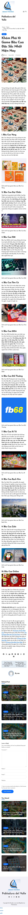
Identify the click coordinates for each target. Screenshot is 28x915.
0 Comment (18, 55)
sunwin (1, 910)
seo (18, 673)
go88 (1, 913)
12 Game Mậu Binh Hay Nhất (14, 642)
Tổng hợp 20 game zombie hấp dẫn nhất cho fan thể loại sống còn (13, 716)
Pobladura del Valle (14, 893)
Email (3, 774)
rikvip (1, 907)
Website (3, 780)
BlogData (21, 903)
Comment (4, 749)
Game (4, 34)
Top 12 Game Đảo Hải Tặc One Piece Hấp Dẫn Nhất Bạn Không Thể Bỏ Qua (13, 735)
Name (3, 768)
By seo (5, 55)
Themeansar (14, 904)
